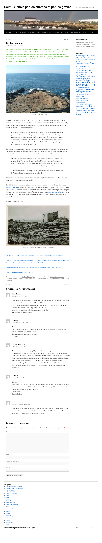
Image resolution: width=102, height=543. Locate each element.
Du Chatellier (53, 277)
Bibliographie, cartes (34, 32)
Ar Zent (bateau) (90, 55)
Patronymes (8, 515)
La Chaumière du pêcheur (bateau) (85, 89)
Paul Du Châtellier (12, 187)
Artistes (7, 495)
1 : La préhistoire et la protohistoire (14, 486)
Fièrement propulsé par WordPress (86, 527)
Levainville (16, 278)
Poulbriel (79, 108)
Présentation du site (75, 32)
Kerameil (79, 80)
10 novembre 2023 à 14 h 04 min (21, 404)
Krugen (78, 87)
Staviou (80, 110)
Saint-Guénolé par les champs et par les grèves (37, 7)
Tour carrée (90, 112)
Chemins (8, 499)
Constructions (9, 501)
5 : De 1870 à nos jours (28, 277)
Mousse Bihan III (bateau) (82, 100)
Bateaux (8, 497)
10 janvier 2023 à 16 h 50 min (20, 296)
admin (21, 46)
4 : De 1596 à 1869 (10, 492)
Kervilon (81, 85)
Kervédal (90, 84)
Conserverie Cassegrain (82, 65)
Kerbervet (87, 80)
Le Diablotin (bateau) (83, 91)
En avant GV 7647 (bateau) (82, 67)
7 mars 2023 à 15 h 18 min (19, 378)
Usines (7, 524)
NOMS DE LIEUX (88, 32)
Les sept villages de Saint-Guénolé (14, 508)
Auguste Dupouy (83, 57)
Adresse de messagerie (13, 461)
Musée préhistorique (80, 102)
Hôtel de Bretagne (80, 72)
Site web (8, 467)
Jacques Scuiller (90, 76)
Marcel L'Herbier (23, 278)
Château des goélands (82, 63)
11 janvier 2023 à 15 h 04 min (20, 322)
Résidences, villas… (10, 518)
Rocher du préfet (41, 278)
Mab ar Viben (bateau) (82, 93)
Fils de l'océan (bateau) (81, 68)
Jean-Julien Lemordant (54, 192)
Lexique (8, 510)
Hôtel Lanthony (89, 72)
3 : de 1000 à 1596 (10, 490)
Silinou (77, 110)
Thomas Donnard (90, 110)
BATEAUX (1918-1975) (19, 32)
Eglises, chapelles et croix (12, 504)
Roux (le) (66, 39)
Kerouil (91, 82)
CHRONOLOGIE (46, 32)
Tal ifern (85, 110)
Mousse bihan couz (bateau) (82, 98)
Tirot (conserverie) (80, 112)
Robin (8, 39)
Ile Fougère (81, 76)
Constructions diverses (11, 502)
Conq (92, 63)
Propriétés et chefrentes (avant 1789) (14, 517)
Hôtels (7, 506)
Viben (78, 114)
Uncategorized (9, 522)
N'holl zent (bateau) (81, 104)
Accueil (8, 32)
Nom (8, 454)
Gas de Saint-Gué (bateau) (84, 70)
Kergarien (81, 82)
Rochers (8, 520)
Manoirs (8, 511)
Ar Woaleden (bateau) (81, 55)
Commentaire (10, 432)
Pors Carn (89, 106)
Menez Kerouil (32, 278)
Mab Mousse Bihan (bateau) (83, 95)
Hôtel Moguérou (81, 74)
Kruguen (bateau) (85, 87)
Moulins (8, 513)
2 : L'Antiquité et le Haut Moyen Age (14, 488)
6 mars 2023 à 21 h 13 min (19, 346)
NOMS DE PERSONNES (60, 32)
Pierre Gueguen (79, 106)
